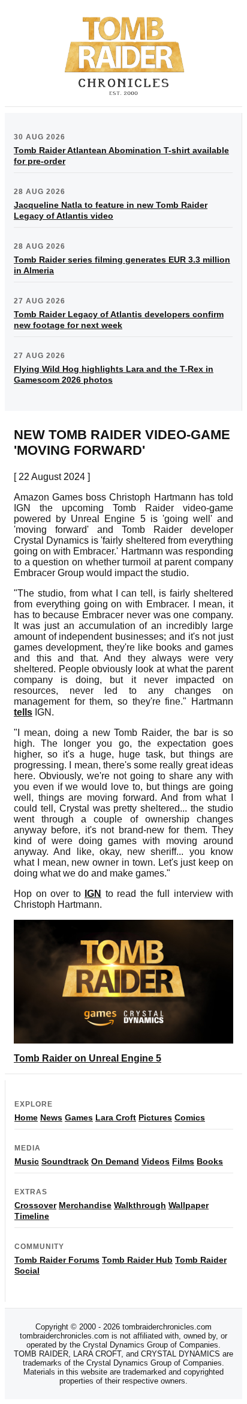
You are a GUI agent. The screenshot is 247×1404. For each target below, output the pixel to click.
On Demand (115, 1161)
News (51, 1117)
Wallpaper (188, 1205)
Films (183, 1161)
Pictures (155, 1117)
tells (23, 712)
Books (210, 1161)
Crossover (35, 1205)
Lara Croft (115, 1117)
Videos (155, 1161)
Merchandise (85, 1205)
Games (79, 1117)
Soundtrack (65, 1161)
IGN (93, 894)
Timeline (31, 1216)
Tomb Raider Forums (57, 1260)
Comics (189, 1117)
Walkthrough (140, 1205)
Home (26, 1117)
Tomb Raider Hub (137, 1260)
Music (26, 1161)
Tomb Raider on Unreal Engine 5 (87, 1058)
